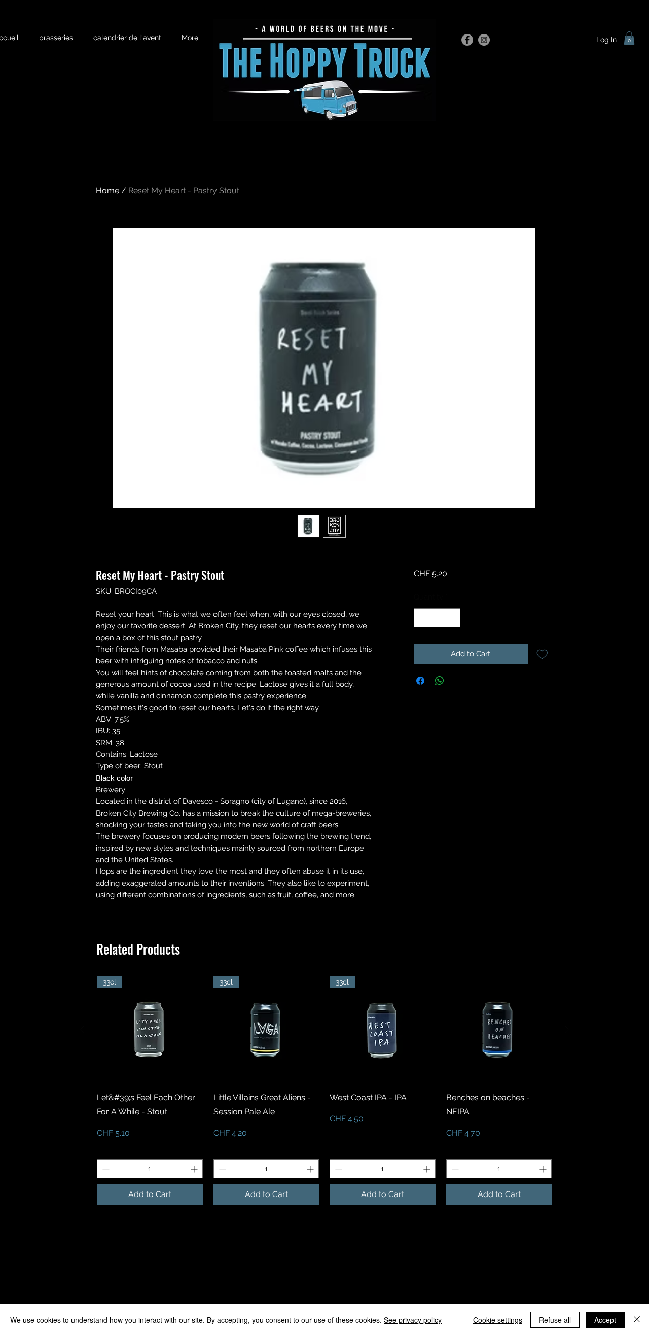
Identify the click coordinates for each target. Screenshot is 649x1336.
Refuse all (555, 1320)
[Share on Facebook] (420, 681)
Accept (605, 1320)
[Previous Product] (82, 1029)
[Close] (637, 1320)
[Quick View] (499, 1029)
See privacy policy (413, 1320)
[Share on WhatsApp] (440, 681)
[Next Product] (567, 1029)
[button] (629, 38)
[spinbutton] (436, 618)
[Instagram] (484, 40)
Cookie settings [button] (497, 1320)
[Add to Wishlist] (542, 654)
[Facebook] (467, 40)
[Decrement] (422, 618)
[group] (324, 1090)
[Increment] (452, 618)
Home (107, 190)
